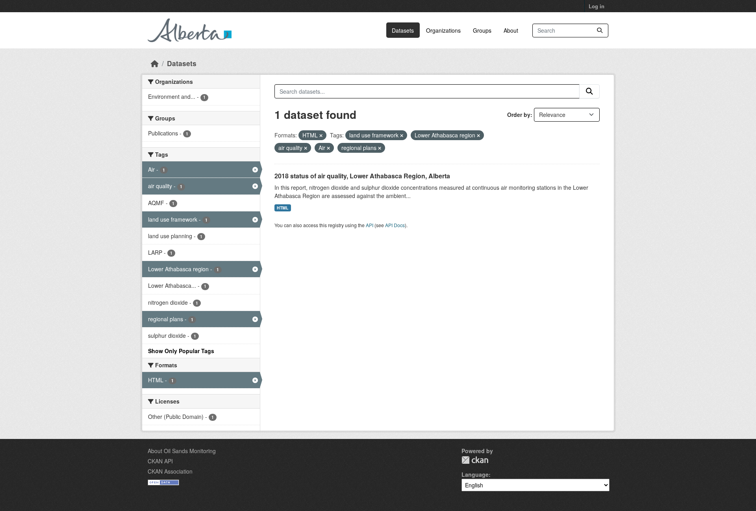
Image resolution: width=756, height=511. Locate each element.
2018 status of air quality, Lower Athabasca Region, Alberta (362, 175)
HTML (282, 208)
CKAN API (160, 461)
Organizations (443, 30)
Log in (596, 6)
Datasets (403, 30)
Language (475, 474)
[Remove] (320, 135)
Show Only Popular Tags (181, 351)
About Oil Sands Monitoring (182, 451)
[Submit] (600, 30)
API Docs (395, 225)
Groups (482, 30)
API (369, 225)
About (511, 30)
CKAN (474, 460)
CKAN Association (170, 471)
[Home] (155, 63)
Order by (518, 114)
